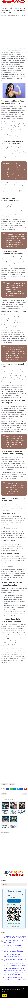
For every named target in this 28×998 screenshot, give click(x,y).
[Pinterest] (25, 789)
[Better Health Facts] (14, 1)
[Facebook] (7, 789)
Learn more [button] (5, 991)
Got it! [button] (4, 995)
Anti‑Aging (5, 784)
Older (24, 793)
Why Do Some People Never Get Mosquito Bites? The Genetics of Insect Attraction (15, 979)
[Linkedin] (21, 789)
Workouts (12, 784)
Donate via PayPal (14, 901)
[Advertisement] (14, 32)
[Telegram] (14, 789)
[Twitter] (11, 789)
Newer (4, 793)
